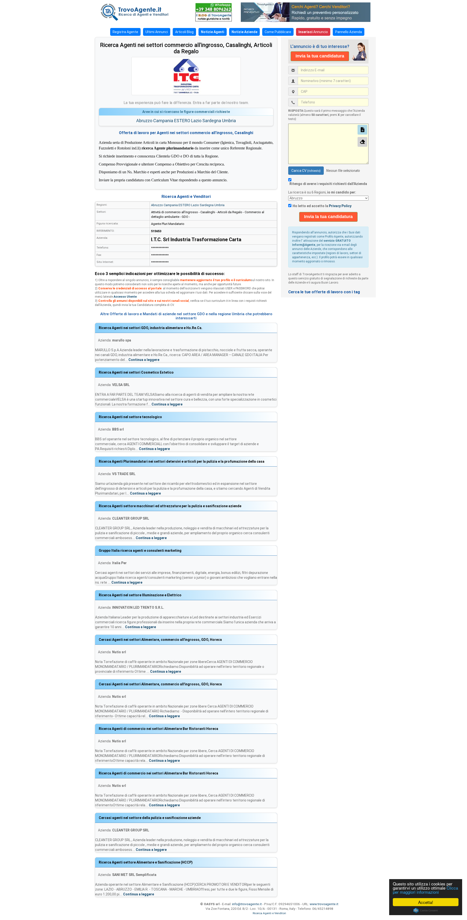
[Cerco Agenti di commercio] (142, 12)
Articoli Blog (184, 32)
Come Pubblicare (278, 32)
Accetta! (425, 902)
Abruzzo (144, 120)
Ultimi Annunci (156, 32)
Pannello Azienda (348, 32)
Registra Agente (125, 32)
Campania (163, 120)
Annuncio (313, 32)
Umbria (229, 120)
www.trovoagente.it (324, 904)
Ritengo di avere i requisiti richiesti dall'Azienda (328, 184)
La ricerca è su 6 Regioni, (322, 192)
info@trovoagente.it (247, 904)
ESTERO (182, 120)
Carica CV (306, 171)
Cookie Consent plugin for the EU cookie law (425, 910)
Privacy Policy (340, 206)
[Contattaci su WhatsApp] (213, 7)
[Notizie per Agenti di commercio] (213, 16)
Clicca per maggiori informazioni (425, 890)
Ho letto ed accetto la (322, 206)
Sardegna (211, 120)
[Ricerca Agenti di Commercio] (308, 12)
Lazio (196, 120)
